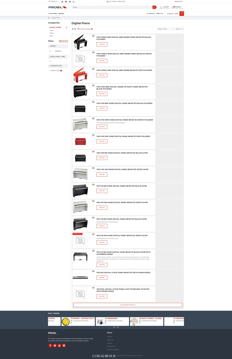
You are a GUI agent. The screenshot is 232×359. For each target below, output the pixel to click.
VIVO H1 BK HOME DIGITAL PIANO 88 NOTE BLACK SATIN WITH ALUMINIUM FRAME (124, 253)
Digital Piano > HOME (58, 57)
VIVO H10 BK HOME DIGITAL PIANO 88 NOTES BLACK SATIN (122, 153)
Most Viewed (53, 313)
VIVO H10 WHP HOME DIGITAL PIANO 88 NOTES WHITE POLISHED (125, 120)
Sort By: (160, 29)
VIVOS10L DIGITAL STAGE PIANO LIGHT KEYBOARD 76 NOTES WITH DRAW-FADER (123, 290)
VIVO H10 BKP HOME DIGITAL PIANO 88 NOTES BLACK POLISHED (124, 103)
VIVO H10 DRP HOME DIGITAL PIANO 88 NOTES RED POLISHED (123, 136)
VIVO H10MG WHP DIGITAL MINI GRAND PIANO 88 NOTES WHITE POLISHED (124, 55)
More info (102, 44)
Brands (53, 46)
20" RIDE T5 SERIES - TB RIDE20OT (138, 318)
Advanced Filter (56, 66)
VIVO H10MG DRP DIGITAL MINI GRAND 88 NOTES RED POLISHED (124, 70)
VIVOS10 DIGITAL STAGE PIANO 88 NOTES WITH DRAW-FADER (123, 273)
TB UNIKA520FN (166, 318)
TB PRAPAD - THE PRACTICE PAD (69, 318)
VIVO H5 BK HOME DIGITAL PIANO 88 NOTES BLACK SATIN (122, 219)
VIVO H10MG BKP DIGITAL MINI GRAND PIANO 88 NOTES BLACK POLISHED (124, 38)
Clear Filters (64, 41)
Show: (177, 29)
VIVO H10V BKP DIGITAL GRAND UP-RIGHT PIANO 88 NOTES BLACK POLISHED (122, 88)
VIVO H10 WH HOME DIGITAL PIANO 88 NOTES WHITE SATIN (122, 169)
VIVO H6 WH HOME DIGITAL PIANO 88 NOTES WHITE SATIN (122, 202)
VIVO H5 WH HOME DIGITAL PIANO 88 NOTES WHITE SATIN (122, 236)
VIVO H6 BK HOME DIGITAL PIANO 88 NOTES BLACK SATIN (122, 186)
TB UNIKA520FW (97, 318)
